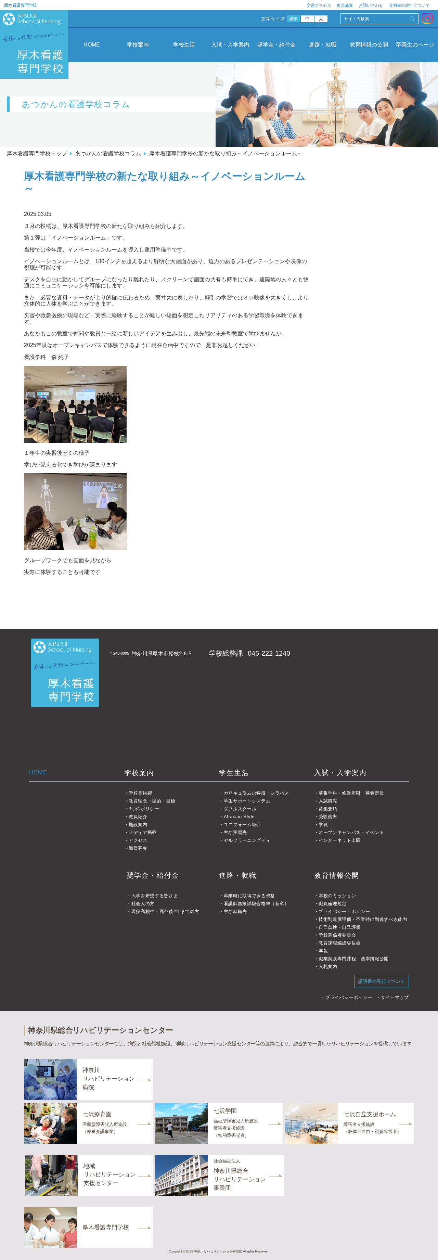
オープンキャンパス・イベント (351, 832)
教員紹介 (138, 816)
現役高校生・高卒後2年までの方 (165, 911)
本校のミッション (337, 895)
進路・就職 (322, 45)
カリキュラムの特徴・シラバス (256, 793)
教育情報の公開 (369, 45)
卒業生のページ (415, 45)
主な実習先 (235, 832)
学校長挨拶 (140, 793)
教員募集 (345, 5)
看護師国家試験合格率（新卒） (256, 903)
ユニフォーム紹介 (242, 824)
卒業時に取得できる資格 (249, 895)
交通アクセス (319, 5)
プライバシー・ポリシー (344, 911)
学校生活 (184, 45)
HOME (91, 45)
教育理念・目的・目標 (152, 800)
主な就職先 (235, 911)
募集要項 (328, 808)
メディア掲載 (143, 832)
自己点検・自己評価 (340, 927)
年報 (323, 950)
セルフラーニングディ (247, 840)
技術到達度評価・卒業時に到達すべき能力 (363, 919)
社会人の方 (143, 903)
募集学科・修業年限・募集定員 (351, 793)
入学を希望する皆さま (154, 895)
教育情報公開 (336, 875)
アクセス (138, 840)
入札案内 (328, 966)
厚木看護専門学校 (20, 5)
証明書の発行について (409, 5)
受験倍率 (328, 816)
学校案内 (138, 45)
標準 (293, 18)
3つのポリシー (144, 808)
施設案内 (138, 824)
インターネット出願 (340, 840)
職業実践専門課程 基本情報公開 (354, 958)
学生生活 (234, 772)
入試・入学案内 (230, 45)
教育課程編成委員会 (340, 943)
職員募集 (138, 848)
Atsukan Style (239, 816)
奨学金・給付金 (276, 45)
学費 (323, 824)
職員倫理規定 (333, 903)
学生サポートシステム (247, 800)
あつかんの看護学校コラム (108, 153)
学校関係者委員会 (337, 935)
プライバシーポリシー (348, 997)
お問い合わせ (371, 5)
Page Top (423, 1245)
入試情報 (328, 800)
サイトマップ (395, 997)
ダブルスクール (240, 808)
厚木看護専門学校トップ (37, 153)
